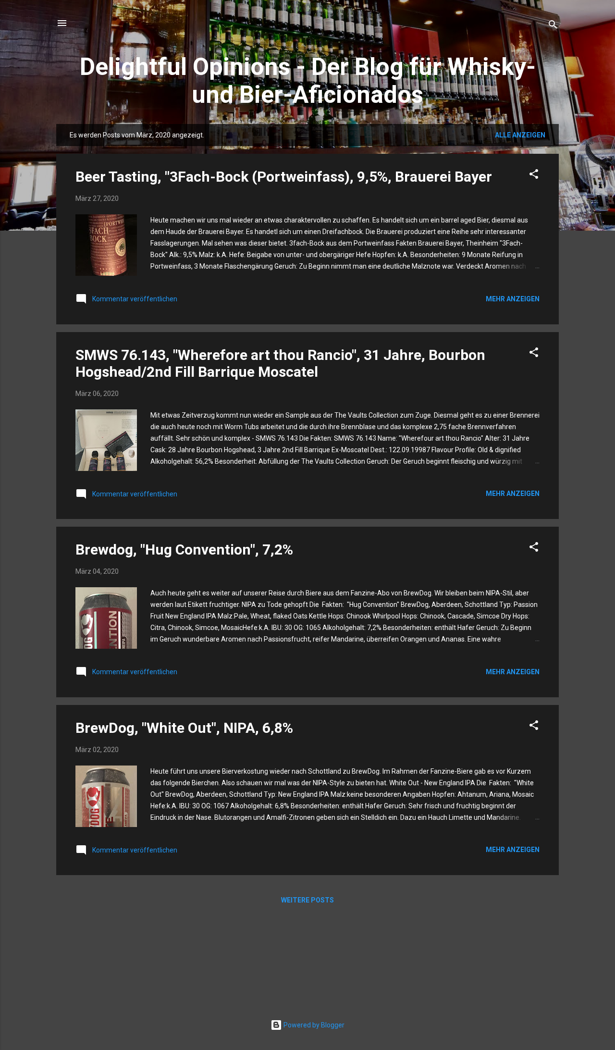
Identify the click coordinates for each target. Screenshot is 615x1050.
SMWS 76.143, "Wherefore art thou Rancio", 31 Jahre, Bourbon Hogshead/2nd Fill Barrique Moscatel (280, 363)
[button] (534, 175)
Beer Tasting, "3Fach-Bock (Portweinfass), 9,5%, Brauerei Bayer (283, 176)
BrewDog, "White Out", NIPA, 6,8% (184, 727)
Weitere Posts (307, 900)
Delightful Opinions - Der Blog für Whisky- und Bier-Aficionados (308, 81)
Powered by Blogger (313, 1025)
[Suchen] (553, 26)
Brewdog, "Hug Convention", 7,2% (184, 549)
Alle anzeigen (520, 135)
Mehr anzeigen (513, 299)
